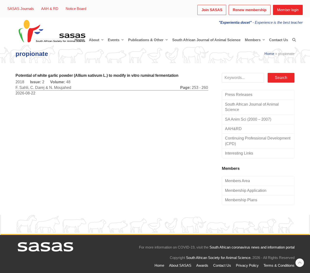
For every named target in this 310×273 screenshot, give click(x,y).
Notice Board (76, 9)
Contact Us (222, 265)
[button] (294, 40)
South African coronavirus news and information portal (251, 247)
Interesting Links (239, 153)
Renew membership (249, 10)
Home (269, 54)
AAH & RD (49, 9)
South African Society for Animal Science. (218, 258)
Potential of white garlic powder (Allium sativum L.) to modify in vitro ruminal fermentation (97, 75)
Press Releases (238, 95)
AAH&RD (233, 129)
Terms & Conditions (279, 265)
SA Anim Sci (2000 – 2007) (248, 119)
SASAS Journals (20, 9)
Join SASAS (212, 10)
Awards (202, 265)
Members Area (237, 181)
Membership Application (245, 190)
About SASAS (180, 265)
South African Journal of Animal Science (252, 107)
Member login (288, 10)
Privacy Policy (247, 265)
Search (281, 78)
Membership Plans (241, 200)
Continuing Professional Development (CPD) (257, 141)
